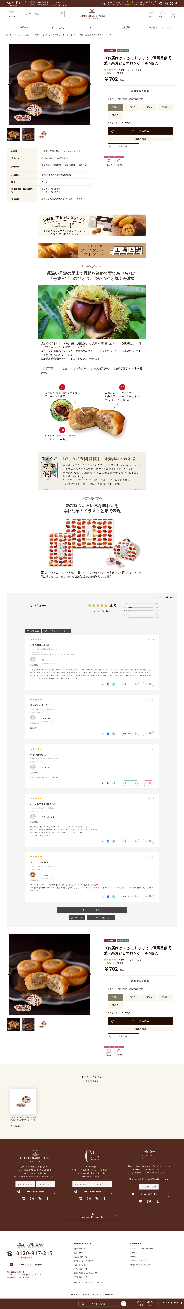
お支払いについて (80, 1257)
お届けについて (79, 1265)
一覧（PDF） (55, 189)
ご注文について (79, 1249)
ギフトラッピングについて (84, 1261)
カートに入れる (140, 131)
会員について (79, 1253)
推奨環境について (80, 1277)
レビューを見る (134, 70)
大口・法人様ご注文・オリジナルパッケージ (90, 1282)
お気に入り (123, 146)
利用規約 (133, 1257)
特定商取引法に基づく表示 (140, 1265)
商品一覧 (24, 27)
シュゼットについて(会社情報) (142, 1249)
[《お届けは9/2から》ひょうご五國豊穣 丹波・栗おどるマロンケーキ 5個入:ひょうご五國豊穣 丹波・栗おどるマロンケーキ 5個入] (13, 134)
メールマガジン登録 (35, 1191)
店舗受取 (126, 27)
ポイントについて (80, 1269)
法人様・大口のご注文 (160, 27)
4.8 (113, 605)
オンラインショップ (25, 1184)
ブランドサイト (45, 1184)
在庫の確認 (140, 139)
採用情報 (133, 1253)
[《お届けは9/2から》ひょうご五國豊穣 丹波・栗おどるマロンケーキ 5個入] (28, 134)
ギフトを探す (58, 27)
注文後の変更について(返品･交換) (86, 1273)
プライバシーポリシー (138, 1261)
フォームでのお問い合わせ (30, 1264)
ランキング (92, 27)
